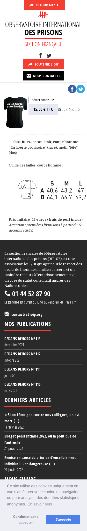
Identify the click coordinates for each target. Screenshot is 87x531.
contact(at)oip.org (26, 314)
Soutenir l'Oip (46, 64)
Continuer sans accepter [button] (25, 519)
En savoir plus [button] (40, 504)
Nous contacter (46, 75)
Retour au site (47, 4)
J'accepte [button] (63, 519)
